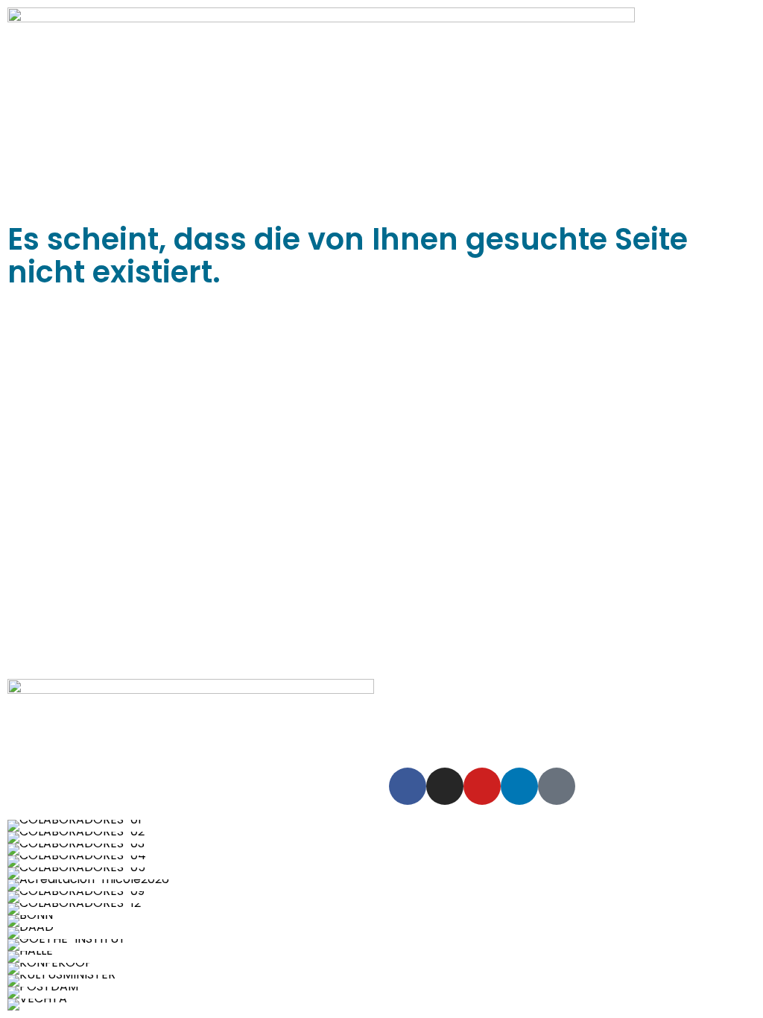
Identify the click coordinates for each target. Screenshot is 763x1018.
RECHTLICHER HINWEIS (469, 688)
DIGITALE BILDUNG (683, 708)
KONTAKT (573, 727)
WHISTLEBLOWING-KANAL (548, 708)
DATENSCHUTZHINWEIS (610, 688)
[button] (14, 915)
